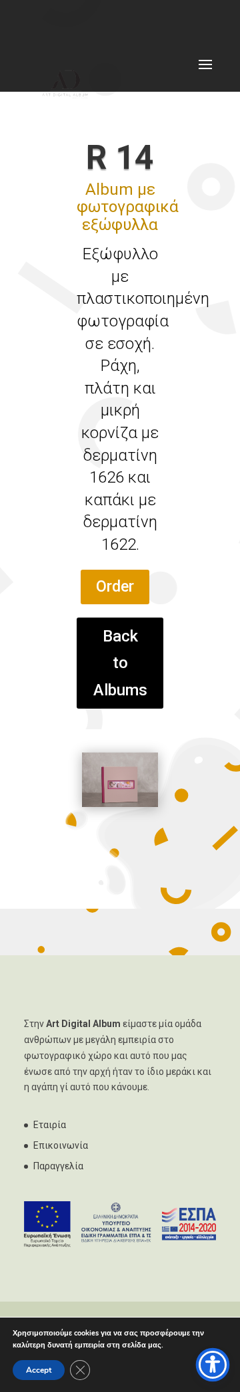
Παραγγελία (58, 1166)
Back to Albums (120, 663)
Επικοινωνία (60, 1145)
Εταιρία (49, 1124)
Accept (38, 1370)
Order (115, 587)
